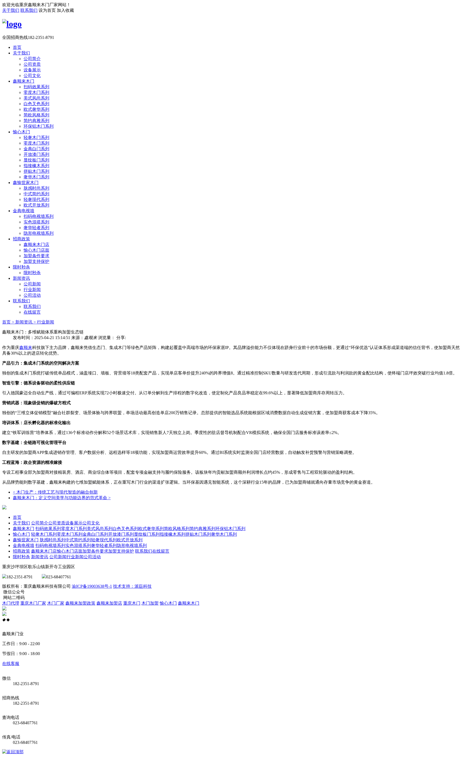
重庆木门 (131, 603)
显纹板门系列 (36, 160)
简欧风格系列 (36, 115)
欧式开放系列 (36, 205)
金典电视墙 (23, 210)
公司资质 (32, 64)
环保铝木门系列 (39, 126)
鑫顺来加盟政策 (80, 603)
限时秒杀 (21, 267)
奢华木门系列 (36, 177)
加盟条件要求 (36, 255)
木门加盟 (150, 603)
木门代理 (10, 603)
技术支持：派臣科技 (132, 586)
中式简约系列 (36, 194)
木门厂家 (55, 603)
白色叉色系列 (36, 103)
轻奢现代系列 (36, 199)
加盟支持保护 (36, 261)
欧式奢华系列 (36, 109)
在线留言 (32, 312)
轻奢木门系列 (36, 137)
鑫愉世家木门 (26, 182)
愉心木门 (21, 132)
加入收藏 (65, 10)
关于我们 (10, 10)
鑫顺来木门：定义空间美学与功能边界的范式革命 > (62, 497)
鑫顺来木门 (23, 81)
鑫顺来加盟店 (109, 603)
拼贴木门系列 (36, 171)
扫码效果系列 (36, 86)
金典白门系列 (36, 148)
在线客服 (10, 663)
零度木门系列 (36, 92)
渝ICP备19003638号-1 (92, 586)
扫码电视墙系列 (39, 216)
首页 (17, 47)
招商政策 (21, 239)
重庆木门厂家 (33, 603)
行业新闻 (32, 289)
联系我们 (29, 10)
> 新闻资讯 (22, 322)
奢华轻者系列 (36, 227)
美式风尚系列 (36, 98)
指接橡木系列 (36, 165)
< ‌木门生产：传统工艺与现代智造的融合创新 (55, 492)
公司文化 (32, 75)
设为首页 (47, 10)
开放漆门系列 (36, 154)
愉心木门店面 (36, 250)
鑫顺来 (25, 347)
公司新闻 (32, 284)
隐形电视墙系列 (39, 233)
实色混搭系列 (36, 222)
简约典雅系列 (36, 120)
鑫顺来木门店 (36, 244)
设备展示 (32, 70)
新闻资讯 (21, 278)
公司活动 (32, 295)
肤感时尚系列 (36, 188)
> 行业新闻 (43, 322)
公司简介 (32, 58)
